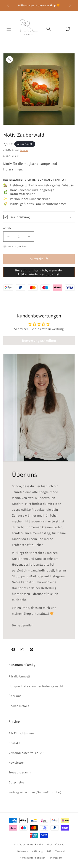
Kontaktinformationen (33, 857)
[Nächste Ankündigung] (70, 5)
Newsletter (16, 763)
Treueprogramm (20, 772)
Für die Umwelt (19, 676)
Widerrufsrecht (55, 844)
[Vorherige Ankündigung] (8, 5)
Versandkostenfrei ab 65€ (26, 753)
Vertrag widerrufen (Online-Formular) (35, 792)
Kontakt (14, 743)
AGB (49, 851)
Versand (24, 150)
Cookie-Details (19, 706)
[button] (8, 28)
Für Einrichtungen (21, 733)
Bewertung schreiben (39, 340)
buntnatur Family (33, 844)
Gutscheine (16, 782)
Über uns (15, 696)
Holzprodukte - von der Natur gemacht (36, 686)
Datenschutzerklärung (30, 851)
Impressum (56, 857)
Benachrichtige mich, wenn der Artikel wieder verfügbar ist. (39, 272)
